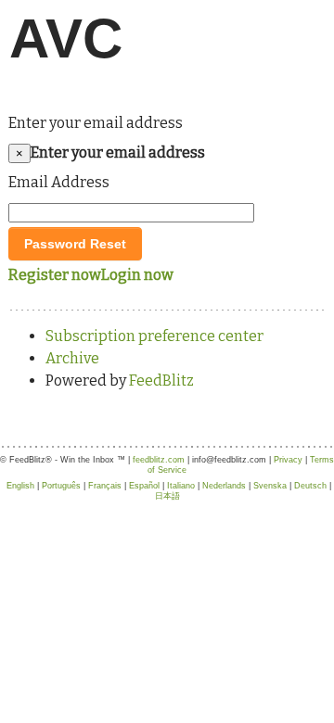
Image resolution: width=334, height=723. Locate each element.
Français (105, 485)
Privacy (288, 459)
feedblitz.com (159, 459)
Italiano (181, 485)
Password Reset (75, 243)
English (20, 485)
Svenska (270, 485)
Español (144, 485)
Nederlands (224, 485)
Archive (72, 358)
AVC (65, 38)
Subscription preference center (154, 336)
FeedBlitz (161, 380)
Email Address (58, 182)
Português (61, 485)
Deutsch (310, 485)
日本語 (167, 496)
